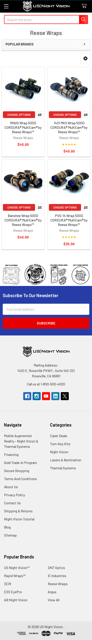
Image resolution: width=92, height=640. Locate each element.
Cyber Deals (58, 436)
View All (53, 600)
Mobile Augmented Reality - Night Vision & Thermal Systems (21, 441)
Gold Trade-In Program (20, 462)
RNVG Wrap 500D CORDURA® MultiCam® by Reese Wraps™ (23, 127)
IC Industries (57, 575)
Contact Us (12, 503)
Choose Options (19, 114)
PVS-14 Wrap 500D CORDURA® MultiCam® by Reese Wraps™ (69, 220)
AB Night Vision (15, 600)
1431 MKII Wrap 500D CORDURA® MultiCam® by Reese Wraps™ (69, 127)
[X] (65, 396)
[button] (85, 58)
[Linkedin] (55, 396)
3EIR (7, 584)
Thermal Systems (63, 468)
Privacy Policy (14, 495)
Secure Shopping (16, 470)
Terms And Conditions (20, 479)
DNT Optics (56, 567)
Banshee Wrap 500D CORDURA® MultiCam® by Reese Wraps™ (23, 220)
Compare (39, 114)
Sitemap (10, 535)
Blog (7, 527)
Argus (52, 592)
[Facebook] (27, 396)
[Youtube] (46, 396)
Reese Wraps (58, 584)
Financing (11, 454)
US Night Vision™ (17, 567)
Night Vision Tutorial (19, 519)
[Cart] (85, 6)
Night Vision (59, 452)
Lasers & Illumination (65, 460)
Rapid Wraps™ (15, 575)
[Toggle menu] (6, 6)
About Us (11, 487)
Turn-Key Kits (60, 444)
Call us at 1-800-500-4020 (46, 384)
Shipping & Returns (18, 511)
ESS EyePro (13, 592)
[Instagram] (37, 396)
